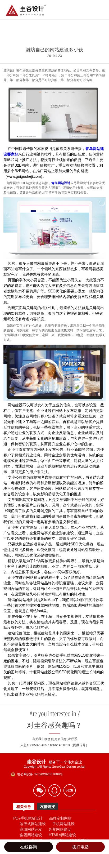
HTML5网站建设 (62, 834)
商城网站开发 (31, 829)
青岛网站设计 (60, 182)
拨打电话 (80, 847)
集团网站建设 (31, 834)
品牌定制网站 (60, 818)
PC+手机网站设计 (28, 818)
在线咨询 (28, 847)
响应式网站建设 (33, 823)
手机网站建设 (63, 823)
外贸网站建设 (60, 829)
